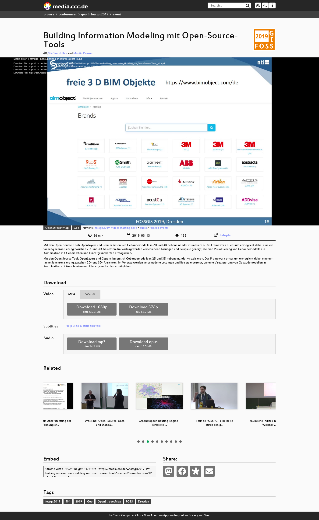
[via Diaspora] (195, 471)
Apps (166, 515)
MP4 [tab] (71, 294)
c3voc (206, 515)
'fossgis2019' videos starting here (115, 228)
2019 (78, 501)
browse (49, 15)
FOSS (129, 501)
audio (143, 228)
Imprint (179, 515)
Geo (76, 228)
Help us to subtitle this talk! (84, 326)
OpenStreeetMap (57, 228)
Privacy (193, 515)
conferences (68, 15)
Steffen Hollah (57, 53)
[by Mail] (209, 471)
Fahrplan (226, 235)
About (155, 515)
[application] (159, 141)
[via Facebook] (182, 471)
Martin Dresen (82, 53)
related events (158, 228)
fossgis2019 (99, 15)
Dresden (143, 501)
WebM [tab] (90, 294)
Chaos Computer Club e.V (129, 515)
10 (180, 441)
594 (67, 501)
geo (84, 15)
